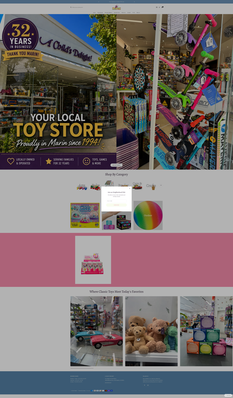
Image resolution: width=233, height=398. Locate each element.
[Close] (129, 188)
